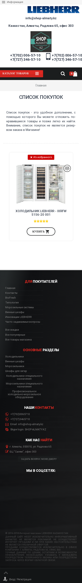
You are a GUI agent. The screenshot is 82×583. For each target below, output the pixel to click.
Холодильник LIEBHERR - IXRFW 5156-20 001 (41, 213)
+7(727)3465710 (20, 419)
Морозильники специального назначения (24, 385)
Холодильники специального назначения (24, 377)
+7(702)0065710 (20, 414)
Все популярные (15, 334)
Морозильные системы (19, 307)
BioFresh (10, 297)
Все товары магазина (18, 339)
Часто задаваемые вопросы (22, 321)
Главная (10, 288)
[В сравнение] (67, 168)
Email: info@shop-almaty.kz (26, 424)
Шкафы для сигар (16, 371)
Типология (12, 302)
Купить (39, 231)
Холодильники (14, 356)
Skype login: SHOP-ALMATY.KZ (28, 429)
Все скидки (12, 329)
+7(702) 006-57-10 (25, 55)
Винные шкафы (14, 312)
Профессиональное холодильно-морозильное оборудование (24, 394)
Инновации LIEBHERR (18, 317)
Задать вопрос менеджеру (39, 459)
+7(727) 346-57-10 (25, 59)
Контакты (11, 293)
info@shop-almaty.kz (40, 18)
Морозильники (14, 366)
